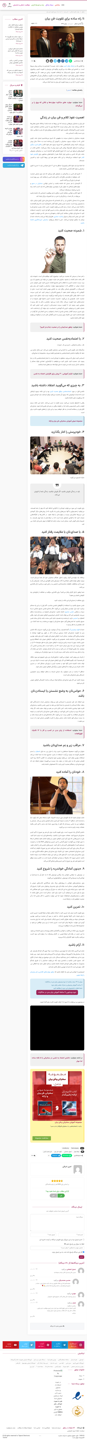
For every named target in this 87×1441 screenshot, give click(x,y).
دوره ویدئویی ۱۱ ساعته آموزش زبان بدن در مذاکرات (57, 992)
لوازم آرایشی (58, 1367)
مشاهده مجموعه (41, 1138)
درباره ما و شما (56, 1428)
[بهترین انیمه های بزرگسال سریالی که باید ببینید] (18, 131)
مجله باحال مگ (49, 1367)
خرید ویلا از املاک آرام (42, 1363)
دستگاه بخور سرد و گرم (39, 1360)
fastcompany (75, 1148)
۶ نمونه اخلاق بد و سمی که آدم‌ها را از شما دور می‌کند (15, 71)
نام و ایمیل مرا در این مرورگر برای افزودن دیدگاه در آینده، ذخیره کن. (60, 1240)
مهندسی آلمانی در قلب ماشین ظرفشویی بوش (16, 61)
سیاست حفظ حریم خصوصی (75, 1431)
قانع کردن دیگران (35, 144)
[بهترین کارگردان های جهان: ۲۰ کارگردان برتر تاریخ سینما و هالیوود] (18, 143)
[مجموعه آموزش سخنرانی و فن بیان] (57, 1096)
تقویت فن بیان (58, 1152)
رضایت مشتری (58, 216)
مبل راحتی (68, 1363)
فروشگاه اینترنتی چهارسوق (28, 1363)
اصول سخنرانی (68, 1152)
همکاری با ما (46, 1428)
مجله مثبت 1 (39, 1367)
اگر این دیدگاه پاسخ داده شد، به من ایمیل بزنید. (67, 1252)
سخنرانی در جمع (37, 183)
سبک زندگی (49, 5)
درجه (80, 1376)
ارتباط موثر (76, 1152)
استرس (75, 618)
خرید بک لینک (53, 1363)
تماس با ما (37, 1428)
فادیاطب (18, 1363)
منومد (80, 1379)
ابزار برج (32, 1367)
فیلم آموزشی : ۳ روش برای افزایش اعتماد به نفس (53, 373)
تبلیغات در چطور (68, 1428)
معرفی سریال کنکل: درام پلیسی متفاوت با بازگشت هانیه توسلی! (15, 27)
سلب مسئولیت (10, 1428)
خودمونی (81, 1360)
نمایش (69, 90)
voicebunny (65, 1148)
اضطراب (37, 751)
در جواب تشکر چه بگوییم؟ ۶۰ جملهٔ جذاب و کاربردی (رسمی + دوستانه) (14, 39)
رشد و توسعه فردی (37, 5)
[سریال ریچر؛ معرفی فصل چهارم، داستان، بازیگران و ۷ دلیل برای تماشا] (18, 107)
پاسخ (31, 1276)
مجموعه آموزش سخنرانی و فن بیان (68, 1122)
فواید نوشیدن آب (74, 630)
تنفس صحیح (69, 612)
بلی (61, 1195)
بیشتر (10, 6)
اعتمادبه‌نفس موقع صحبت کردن (60, 391)
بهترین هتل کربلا (52, 1360)
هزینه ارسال (74, 1360)
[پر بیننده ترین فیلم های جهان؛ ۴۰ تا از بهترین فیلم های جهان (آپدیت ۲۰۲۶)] (18, 119)
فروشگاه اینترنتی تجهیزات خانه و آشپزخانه (21, 1360)
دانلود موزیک (66, 1367)
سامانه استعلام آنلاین (63, 1360)
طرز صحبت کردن (47, 1152)
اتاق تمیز (61, 1363)
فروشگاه (79, 1428)
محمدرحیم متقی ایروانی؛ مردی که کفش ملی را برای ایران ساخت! (15, 51)
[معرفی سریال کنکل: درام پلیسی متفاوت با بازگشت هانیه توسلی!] (18, 93)
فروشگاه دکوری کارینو (78, 1363)
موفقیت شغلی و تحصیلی (21, 5)
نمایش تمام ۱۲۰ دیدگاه (56, 1326)
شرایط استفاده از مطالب (24, 1428)
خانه (62, 5)
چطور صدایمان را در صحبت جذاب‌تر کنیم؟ (56, 327)
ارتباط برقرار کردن (69, 66)
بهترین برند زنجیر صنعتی (77, 1367)
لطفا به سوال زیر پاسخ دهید (75, 1244)
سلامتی (57, 5)
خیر (53, 1195)
